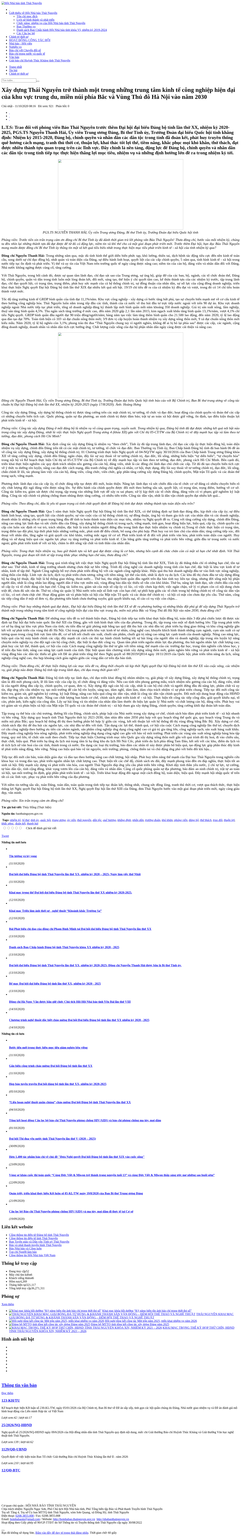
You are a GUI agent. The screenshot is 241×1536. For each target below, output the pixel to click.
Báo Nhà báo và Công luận (25, 1248)
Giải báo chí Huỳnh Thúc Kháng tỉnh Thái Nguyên (39, 60)
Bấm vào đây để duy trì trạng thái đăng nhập (61, 1532)
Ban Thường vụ (26, 26)
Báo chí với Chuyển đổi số (25, 50)
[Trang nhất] (9, 9)
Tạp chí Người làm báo (23, 1251)
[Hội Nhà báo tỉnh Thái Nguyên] (22, 3)
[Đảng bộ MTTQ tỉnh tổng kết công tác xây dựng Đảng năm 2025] (49, 1324)
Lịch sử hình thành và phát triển (35, 19)
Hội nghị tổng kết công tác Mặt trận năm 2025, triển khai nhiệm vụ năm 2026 (151, 1320)
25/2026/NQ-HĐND (17, 1425)
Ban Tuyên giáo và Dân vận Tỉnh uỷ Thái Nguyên (39, 1241)
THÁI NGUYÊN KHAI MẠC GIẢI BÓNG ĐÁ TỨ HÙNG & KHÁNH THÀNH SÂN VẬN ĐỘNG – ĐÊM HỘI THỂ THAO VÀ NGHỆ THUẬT (121, 1315)
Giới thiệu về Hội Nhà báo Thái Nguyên (33, 13)
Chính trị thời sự (18, 36)
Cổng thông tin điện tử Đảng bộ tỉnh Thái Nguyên (39, 1234)
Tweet (5, 836)
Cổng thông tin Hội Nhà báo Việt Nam (32, 1255)
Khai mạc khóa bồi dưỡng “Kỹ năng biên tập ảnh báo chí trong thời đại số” (147, 1310)
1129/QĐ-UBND (14, 1449)
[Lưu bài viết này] (9, 119)
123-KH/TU (11, 1400)
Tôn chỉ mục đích (27, 16)
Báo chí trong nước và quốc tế (27, 53)
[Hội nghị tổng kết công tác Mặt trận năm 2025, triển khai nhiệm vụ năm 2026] (56, 1320)
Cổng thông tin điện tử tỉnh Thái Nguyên (33, 1238)
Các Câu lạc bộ (26, 33)
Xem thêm (8, 1304)
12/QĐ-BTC (11, 1470)
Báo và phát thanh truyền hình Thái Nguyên (35, 1245)
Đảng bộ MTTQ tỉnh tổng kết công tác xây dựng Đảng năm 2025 (130, 1324)
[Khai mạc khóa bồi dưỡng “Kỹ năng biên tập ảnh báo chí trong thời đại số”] (55, 1310)
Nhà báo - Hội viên (20, 43)
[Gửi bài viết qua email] (9, 112)
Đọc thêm (7, 1393)
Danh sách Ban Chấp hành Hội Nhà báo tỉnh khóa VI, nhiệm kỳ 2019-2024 (62, 30)
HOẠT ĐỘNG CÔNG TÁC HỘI (29, 40)
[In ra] (9, 116)
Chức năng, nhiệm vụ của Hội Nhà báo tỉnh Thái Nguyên (51, 23)
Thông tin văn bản (19, 1385)
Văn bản (14, 57)
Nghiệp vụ (15, 46)
